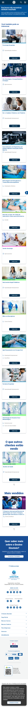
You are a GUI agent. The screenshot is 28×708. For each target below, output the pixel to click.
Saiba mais (14, 58)
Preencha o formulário (14, 556)
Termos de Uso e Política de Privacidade (14, 683)
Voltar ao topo (14, 566)
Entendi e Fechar (14, 702)
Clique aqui (15, 668)
